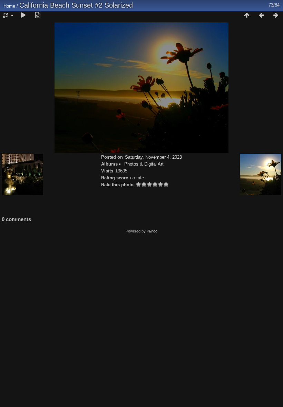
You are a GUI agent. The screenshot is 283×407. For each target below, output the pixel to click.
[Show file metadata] (37, 15)
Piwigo (152, 231)
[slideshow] (23, 15)
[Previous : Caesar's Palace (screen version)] (261, 15)
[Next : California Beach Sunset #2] (276, 15)
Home (9, 6)
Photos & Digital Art (144, 164)
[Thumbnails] (247, 15)
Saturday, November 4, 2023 (153, 157)
